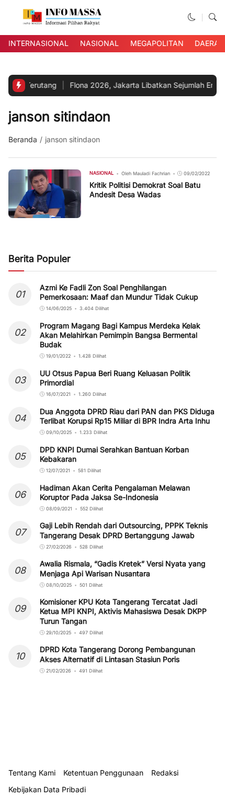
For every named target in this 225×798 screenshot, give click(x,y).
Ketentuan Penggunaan (103, 773)
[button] (192, 17)
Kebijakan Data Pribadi (47, 789)
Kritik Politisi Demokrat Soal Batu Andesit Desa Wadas (144, 189)
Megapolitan (157, 43)
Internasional (38, 43)
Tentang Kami (31, 773)
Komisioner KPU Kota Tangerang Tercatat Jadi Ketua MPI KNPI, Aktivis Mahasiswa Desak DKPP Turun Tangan (123, 611)
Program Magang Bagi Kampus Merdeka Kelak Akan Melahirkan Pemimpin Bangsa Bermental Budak (120, 335)
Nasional (99, 43)
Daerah (209, 43)
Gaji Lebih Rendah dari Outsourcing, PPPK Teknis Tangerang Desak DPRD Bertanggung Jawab (124, 530)
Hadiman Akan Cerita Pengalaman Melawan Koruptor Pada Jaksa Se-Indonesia (115, 492)
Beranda (22, 139)
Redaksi (164, 773)
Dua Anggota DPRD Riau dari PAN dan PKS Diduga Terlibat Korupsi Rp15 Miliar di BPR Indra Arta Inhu (127, 416)
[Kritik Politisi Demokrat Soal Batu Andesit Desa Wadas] (44, 210)
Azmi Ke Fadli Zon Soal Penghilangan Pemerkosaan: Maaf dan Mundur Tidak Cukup (119, 292)
